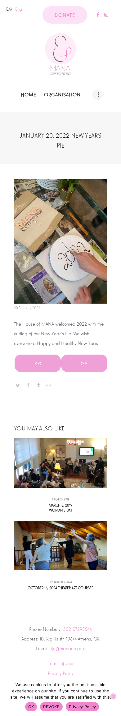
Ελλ (9, 9)
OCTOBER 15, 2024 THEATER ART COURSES (60, 588)
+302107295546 (76, 629)
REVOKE (51, 706)
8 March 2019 (60, 499)
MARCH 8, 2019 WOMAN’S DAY (60, 507)
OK (31, 706)
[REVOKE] (113, 696)
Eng (18, 9)
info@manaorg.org (67, 648)
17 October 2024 (61, 582)
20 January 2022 (27, 308)
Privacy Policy (60, 673)
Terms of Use (60, 663)
